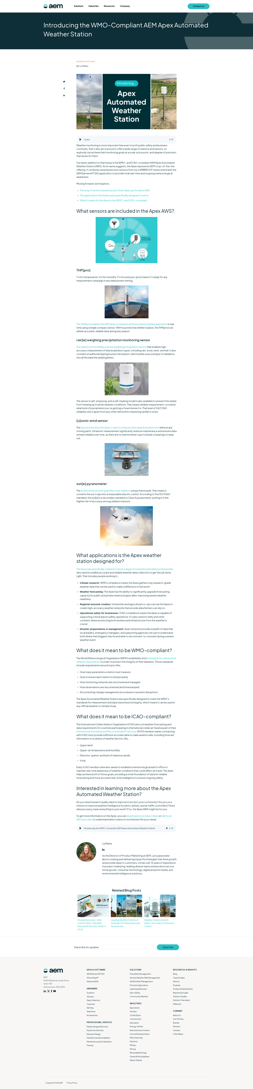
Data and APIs (93, 981)
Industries (94, 6)
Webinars (177, 1004)
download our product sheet (142, 815)
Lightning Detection (138, 989)
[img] (167, 828)
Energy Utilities (136, 1026)
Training (90, 1045)
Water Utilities (136, 1060)
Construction (135, 1019)
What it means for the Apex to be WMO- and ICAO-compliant (113, 200)
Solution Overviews (181, 1000)
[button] (80, 139)
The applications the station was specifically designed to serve (114, 195)
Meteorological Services (97, 1026)
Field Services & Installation (98, 1038)
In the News (178, 1034)
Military (133, 1045)
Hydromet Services (95, 1030)
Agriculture (134, 1008)
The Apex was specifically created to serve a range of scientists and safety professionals (124, 568)
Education (134, 1023)
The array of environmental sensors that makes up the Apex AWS (115, 190)
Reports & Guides (180, 993)
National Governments (140, 1030)
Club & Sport (135, 1015)
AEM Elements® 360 (95, 974)
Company (125, 6)
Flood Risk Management (140, 974)
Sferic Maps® (92, 977)
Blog (175, 974)
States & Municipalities (139, 1056)
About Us (177, 1015)
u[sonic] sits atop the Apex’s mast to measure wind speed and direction (120, 427)
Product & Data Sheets (183, 989)
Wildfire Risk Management (141, 981)
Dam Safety (135, 993)
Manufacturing (136, 1037)
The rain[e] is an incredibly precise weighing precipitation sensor (111, 346)
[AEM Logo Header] (53, 6)
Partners (176, 1026)
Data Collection (93, 1000)
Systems (90, 993)
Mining (133, 1049)
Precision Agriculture (139, 985)
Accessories (92, 1015)
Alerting (90, 1008)
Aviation (133, 1011)
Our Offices (178, 1019)
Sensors (90, 996)
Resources (109, 6)
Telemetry (91, 1011)
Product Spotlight (85, 62)
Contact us (198, 6)
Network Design (94, 1034)
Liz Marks (83, 66)
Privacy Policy (72, 1083)
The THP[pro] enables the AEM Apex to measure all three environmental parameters (121, 324)
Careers (176, 1030)
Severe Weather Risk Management (145, 977)
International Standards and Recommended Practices (106, 731)
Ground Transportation (140, 1034)
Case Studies (179, 977)
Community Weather (139, 996)
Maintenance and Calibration (99, 1041)
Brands (176, 1023)
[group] (126, 139)
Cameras (91, 1004)
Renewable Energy (138, 1052)
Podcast (176, 985)
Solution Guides (180, 996)
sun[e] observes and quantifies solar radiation (105, 490)
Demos (176, 981)
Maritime (134, 1041)
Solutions (78, 6)
